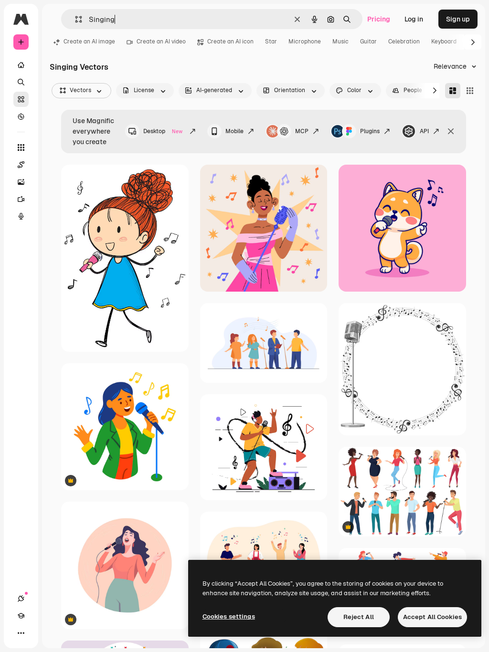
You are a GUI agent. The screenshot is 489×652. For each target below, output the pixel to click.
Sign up (458, 19)
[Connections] (21, 598)
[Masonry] (452, 90)
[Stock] (21, 99)
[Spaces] (21, 164)
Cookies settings (228, 616)
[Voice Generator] (21, 216)
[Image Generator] (21, 181)
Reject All (358, 617)
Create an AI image (89, 41)
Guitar (368, 41)
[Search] (21, 82)
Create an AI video (161, 41)
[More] (21, 633)
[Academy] (21, 615)
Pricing (378, 19)
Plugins (370, 131)
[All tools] (21, 147)
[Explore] (21, 116)
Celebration (404, 41)
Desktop (162, 131)
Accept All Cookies (432, 617)
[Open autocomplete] (75, 19)
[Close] (451, 131)
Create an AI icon (230, 41)
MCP (301, 131)
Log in (413, 19)
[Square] (470, 90)
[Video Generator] (21, 199)
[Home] (21, 65)
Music (340, 41)
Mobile (234, 131)
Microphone (304, 41)
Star (271, 41)
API (424, 131)
